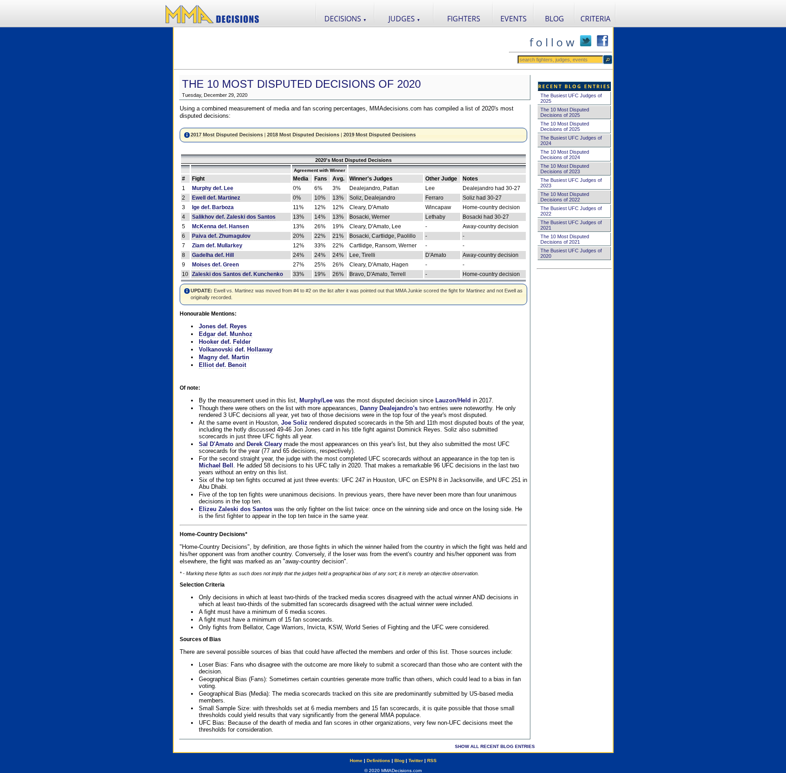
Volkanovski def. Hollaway (235, 349)
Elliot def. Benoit (222, 364)
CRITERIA (595, 19)
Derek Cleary (264, 444)
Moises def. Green (215, 264)
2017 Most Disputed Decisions (227, 134)
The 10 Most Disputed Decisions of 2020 (301, 84)
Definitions (378, 760)
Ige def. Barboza (213, 207)
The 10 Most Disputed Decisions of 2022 (564, 196)
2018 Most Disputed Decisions (303, 134)
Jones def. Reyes (223, 326)
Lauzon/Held (453, 400)
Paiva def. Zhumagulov (221, 236)
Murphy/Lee (316, 400)
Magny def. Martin (224, 357)
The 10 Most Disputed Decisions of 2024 (564, 154)
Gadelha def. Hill (213, 255)
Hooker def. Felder (225, 341)
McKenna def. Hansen (220, 226)
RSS (432, 760)
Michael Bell (216, 465)
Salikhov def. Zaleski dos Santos (234, 217)
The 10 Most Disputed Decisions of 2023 (564, 168)
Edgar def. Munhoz (225, 334)
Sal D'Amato (216, 444)
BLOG (554, 19)
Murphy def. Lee (212, 188)
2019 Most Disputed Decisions (379, 134)
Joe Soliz (294, 422)
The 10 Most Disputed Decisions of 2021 (564, 239)
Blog (399, 760)
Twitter (415, 760)
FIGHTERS (463, 19)
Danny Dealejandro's (389, 408)
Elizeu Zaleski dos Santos (235, 509)
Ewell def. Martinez (216, 198)
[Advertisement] (341, 48)
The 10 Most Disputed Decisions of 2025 (564, 112)
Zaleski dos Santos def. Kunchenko (237, 274)
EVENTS (513, 19)
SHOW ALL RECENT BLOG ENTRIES (495, 746)
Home (356, 760)
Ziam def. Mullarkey (217, 245)
